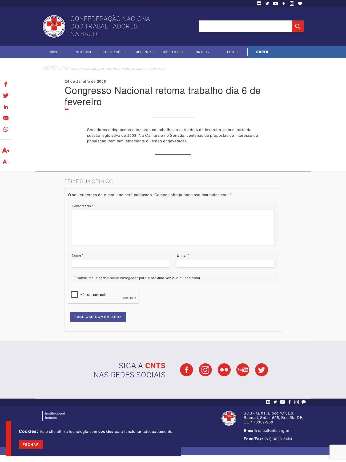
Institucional (55, 413)
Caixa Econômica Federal (262, 52)
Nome (78, 255)
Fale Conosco (300, 3)
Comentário (82, 205)
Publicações (113, 52)
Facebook (283, 3)
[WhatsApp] (5, 129)
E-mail (183, 255)
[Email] (5, 118)
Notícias (83, 52)
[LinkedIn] (5, 106)
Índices (51, 417)
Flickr (259, 3)
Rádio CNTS (173, 52)
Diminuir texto (5, 161)
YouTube (275, 3)
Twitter (267, 3)
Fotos (232, 52)
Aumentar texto (5, 150)
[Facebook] (5, 84)
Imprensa (143, 52)
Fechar (31, 444)
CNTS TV (203, 52)
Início (54, 52)
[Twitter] (5, 95)
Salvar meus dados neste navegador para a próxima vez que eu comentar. (139, 277)
